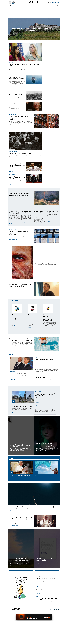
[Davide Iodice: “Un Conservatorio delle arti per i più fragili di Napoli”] (46, 289)
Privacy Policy (37, 613)
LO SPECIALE (46, 617)
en (58, 2)
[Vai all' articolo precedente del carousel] (32, 332)
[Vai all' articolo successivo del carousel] (35, 332)
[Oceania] (46, 467)
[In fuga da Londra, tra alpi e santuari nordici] (47, 548)
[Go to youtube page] (52, 609)
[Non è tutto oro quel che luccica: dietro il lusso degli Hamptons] (21, 548)
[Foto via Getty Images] (46, 344)
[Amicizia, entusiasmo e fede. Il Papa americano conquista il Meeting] (21, 467)
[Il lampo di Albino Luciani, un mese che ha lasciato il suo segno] (45, 521)
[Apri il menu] (10, 5)
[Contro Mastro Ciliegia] (48, 308)
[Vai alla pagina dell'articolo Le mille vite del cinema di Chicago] (23, 397)
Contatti (11, 613)
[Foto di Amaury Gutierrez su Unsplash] (34, 493)
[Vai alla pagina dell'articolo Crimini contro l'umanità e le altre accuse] (25, 141)
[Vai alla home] (32, 2)
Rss (10, 616)
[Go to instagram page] (56, 609)
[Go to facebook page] (50, 609)
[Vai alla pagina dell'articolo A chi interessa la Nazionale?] (21, 363)
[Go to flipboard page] (58, 609)
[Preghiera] (17, 308)
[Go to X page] (54, 609)
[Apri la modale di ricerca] (57, 5)
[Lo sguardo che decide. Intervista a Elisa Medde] (21, 435)
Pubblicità (24, 613)
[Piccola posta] (32, 308)
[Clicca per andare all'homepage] (16, 609)
